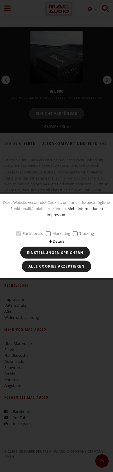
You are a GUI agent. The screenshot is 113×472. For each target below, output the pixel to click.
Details (58, 241)
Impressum (56, 214)
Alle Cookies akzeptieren (56, 266)
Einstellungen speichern (55, 252)
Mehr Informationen (85, 208)
